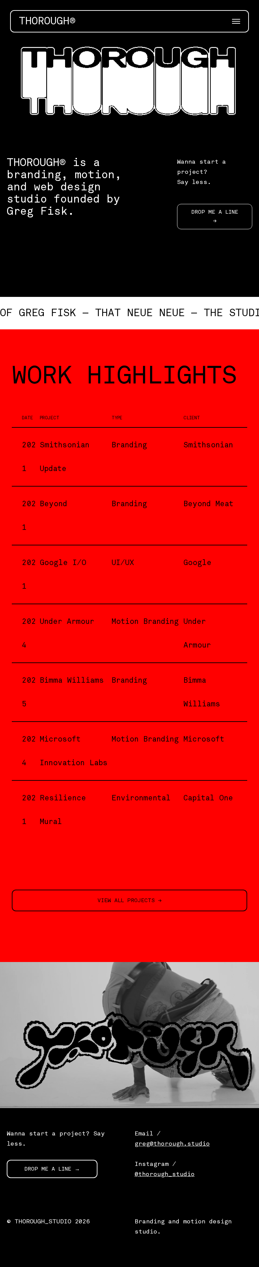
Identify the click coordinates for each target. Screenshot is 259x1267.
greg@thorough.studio (172, 1143)
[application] (129, 90)
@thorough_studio (165, 1174)
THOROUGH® (47, 21)
